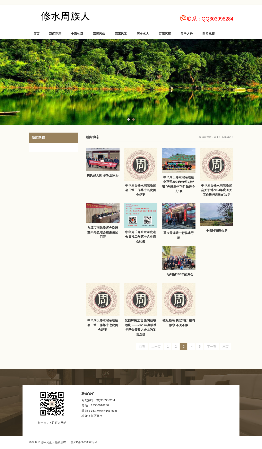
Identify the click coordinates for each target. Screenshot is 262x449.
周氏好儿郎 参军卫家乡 (103, 175)
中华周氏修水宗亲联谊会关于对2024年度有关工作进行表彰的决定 (216, 190)
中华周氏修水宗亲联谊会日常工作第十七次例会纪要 (102, 324)
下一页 (211, 346)
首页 (216, 137)
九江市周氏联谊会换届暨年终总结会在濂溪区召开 (102, 232)
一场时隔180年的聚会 (178, 274)
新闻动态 (226, 137)
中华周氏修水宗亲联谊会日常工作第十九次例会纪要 (140, 190)
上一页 (156, 346)
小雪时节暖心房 (216, 230)
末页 (225, 346)
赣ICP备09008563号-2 (84, 442)
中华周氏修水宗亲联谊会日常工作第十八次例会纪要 (140, 236)
